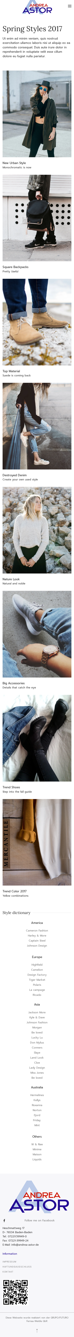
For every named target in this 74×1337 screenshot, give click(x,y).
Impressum (10, 1261)
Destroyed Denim (15, 475)
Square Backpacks (15, 267)
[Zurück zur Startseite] (37, 6)
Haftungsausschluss (17, 1266)
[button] (69, 6)
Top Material (11, 371)
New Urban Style (14, 163)
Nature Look (11, 579)
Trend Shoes (11, 787)
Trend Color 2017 (15, 891)
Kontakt (8, 1271)
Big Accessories (14, 683)
